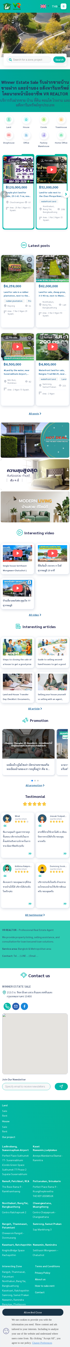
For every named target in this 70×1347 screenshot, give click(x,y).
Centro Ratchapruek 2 (14, 1212)
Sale (4, 1110)
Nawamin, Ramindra (45, 1244)
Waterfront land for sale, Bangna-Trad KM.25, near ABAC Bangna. (52, 372)
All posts (34, 413)
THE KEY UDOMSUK (43, 1195)
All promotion (34, 785)
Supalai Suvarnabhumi (14, 1174)
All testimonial (34, 914)
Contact (40, 1292)
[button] (64, 35)
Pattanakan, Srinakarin (47, 1181)
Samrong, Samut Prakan (47, 1223)
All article (34, 708)
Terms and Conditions (47, 1266)
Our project (8, 1136)
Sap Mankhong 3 (42, 1229)
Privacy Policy (42, 1272)
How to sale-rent (45, 1285)
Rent (4, 1115)
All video (34, 614)
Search (59, 59)
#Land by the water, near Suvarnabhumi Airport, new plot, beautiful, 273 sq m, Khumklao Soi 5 (17, 372)
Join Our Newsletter (14, 1079)
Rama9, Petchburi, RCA (15, 1181)
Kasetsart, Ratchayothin (17, 1244)
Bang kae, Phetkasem (14, 1304)
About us (40, 1279)
